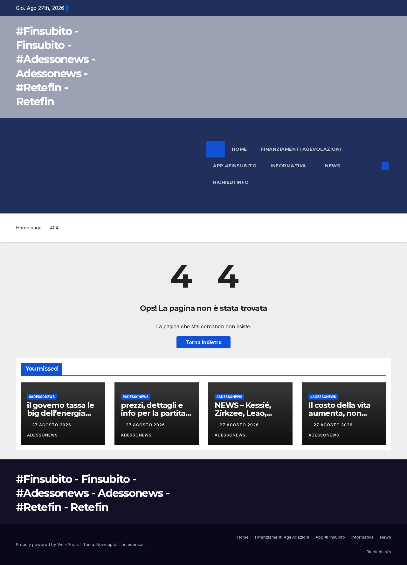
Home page (29, 228)
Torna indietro (203, 342)
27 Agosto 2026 (52, 424)
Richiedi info (231, 182)
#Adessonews (42, 397)
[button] (374, 166)
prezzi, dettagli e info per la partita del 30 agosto (153, 413)
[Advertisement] (111, 165)
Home (239, 149)
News (333, 166)
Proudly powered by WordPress (48, 544)
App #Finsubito (235, 166)
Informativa (289, 166)
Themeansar (131, 544)
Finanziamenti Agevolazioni (301, 149)
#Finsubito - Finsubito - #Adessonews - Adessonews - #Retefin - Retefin (92, 493)
